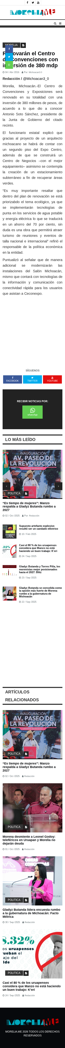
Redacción (34, 516)
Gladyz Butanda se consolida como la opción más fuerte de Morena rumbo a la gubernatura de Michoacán (40, 592)
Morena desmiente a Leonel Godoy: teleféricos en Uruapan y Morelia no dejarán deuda (29, 840)
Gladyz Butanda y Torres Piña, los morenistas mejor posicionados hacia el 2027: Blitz (39, 569)
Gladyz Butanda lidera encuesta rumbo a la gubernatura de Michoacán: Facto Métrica (31, 913)
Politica (14, 493)
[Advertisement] (32, 331)
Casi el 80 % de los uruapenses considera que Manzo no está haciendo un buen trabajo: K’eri (38, 548)
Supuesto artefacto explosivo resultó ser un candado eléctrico (38, 527)
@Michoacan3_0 (36, 79)
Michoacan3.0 (35, 72)
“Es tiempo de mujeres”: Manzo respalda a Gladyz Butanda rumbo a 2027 (29, 506)
